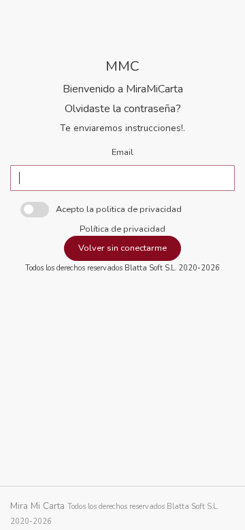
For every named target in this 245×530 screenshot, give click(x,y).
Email (122, 152)
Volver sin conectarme (122, 248)
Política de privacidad (122, 229)
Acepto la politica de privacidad (119, 209)
